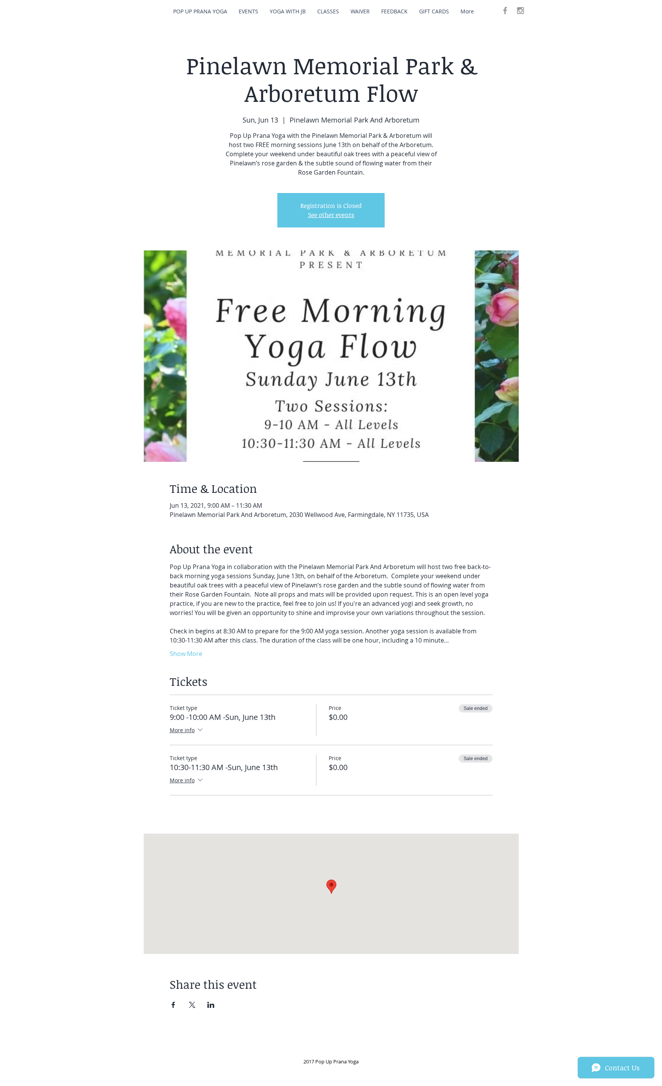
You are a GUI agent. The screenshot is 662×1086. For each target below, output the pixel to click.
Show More (186, 653)
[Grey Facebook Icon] (505, 10)
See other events (331, 215)
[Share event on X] (192, 1005)
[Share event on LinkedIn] (211, 1005)
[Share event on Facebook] (173, 1005)
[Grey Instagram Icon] (520, 10)
